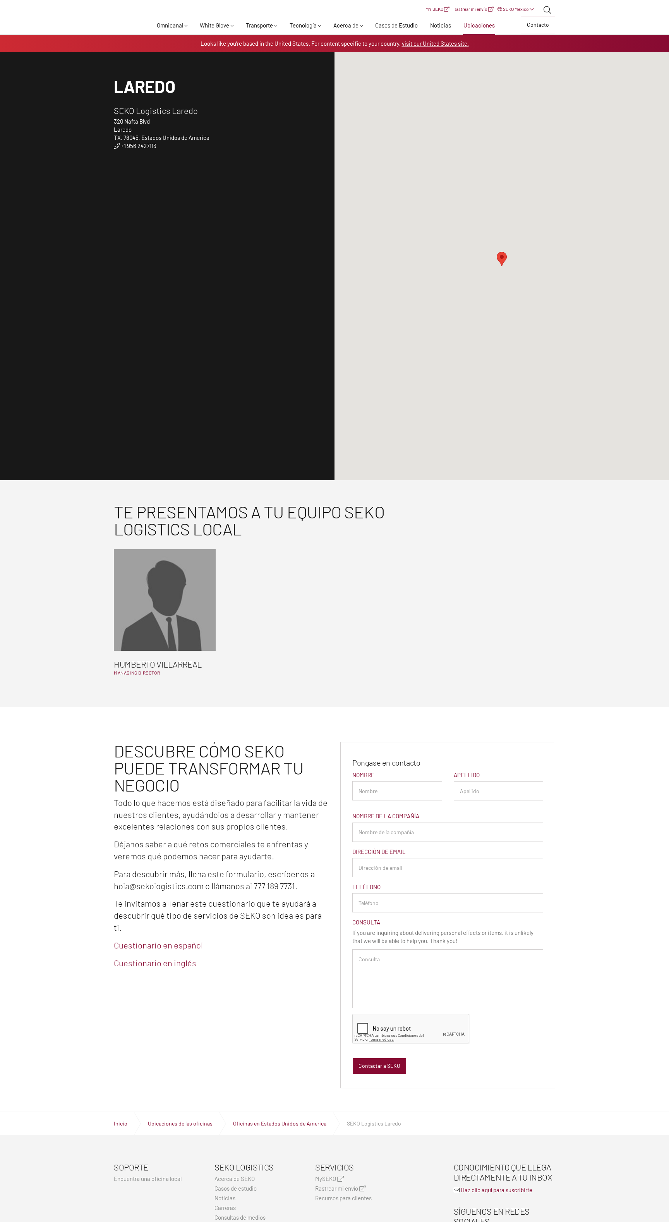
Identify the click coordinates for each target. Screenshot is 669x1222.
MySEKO (326, 1179)
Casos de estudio (235, 1188)
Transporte (259, 25)
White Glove (214, 25)
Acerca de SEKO (234, 1179)
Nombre (363, 774)
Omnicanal (170, 25)
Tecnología (303, 25)
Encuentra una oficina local (148, 1179)
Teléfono (366, 886)
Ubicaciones (479, 25)
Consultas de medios (240, 1217)
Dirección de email (379, 851)
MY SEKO (434, 9)
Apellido (467, 774)
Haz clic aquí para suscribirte (496, 1189)
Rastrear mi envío (470, 9)
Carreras (225, 1208)
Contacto (538, 24)
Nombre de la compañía (385, 815)
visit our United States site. (435, 43)
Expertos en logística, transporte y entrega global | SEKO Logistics (127, 26)
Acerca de (346, 25)
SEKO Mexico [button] (516, 9)
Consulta (366, 922)
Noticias (440, 25)
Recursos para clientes (343, 1198)
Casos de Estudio (396, 25)
